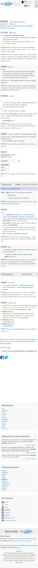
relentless (5, 481)
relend (3, 476)
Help (34, 538)
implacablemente (8, 322)
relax (33, 227)
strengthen (17, 233)
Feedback (22, 545)
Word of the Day (27, 538)
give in (20, 214)
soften (10, 195)
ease (7, 227)
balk (3, 409)
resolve (11, 134)
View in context (30, 445)
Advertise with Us (32, 545)
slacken (10, 229)
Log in (29, 3)
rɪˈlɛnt (10, 67)
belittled (30, 26)
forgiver (4, 425)
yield (15, 39)
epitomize (23, 26)
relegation (5, 474)
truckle (11, 198)
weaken (5, 229)
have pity (30, 219)
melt (35, 219)
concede (4, 414)
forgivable (5, 419)
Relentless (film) (10, 518)
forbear (15, 219)
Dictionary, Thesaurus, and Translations (26, 531)
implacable (25, 317)
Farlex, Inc (17, 547)
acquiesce (22, 216)
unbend (9, 219)
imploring (16, 26)
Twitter (27, 6)
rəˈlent (10, 303)
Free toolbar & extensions (14, 538)
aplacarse (31, 285)
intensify (24, 233)
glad (3, 426)
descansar (20, 287)
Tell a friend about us (30, 339)
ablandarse (23, 285)
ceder (29, 309)
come (3, 412)
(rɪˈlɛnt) (11, 96)
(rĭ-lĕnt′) (13, 33)
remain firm (16, 223)
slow (29, 227)
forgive (4, 423)
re (3, 116)
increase (10, 233)
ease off (9, 254)
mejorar (5, 289)
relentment (5, 486)
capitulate (15, 216)
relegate (4, 470)
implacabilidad (7, 326)
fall (22, 227)
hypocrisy (5, 428)
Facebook (25, 6)
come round (7, 216)
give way (31, 214)
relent (3, 477)
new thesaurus (14, 189)
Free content (13, 540)
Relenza (4, 488)
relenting (7, 512)
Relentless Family (10, 520)
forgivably (5, 421)
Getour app (19, 3)
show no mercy (26, 223)
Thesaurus (12, 24)
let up (18, 227)
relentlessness (6, 484)
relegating (5, 472)
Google (28, 6)
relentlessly (5, 483)
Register (30, 1)
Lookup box (27, 540)
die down (13, 227)
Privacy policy (14, 545)
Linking (20, 540)
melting (21, 141)
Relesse (4, 490)
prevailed (3, 28)
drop (25, 227)
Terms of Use (4, 545)
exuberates (10, 28)
